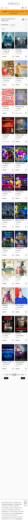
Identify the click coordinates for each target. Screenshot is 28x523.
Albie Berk (19, 108)
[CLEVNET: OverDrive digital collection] (14, 3)
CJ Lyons (18, 278)
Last (23, 378)
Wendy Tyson (19, 51)
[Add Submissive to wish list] (26, 340)
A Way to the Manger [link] (20, 135)
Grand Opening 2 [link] (6, 333)
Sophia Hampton (20, 335)
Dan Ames (19, 250)
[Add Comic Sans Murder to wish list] (13, 85)
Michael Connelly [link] (20, 106)
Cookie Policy (18, 519)
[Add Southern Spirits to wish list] (26, 198)
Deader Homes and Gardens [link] (7, 248)
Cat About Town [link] (19, 78)
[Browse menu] (25, 8)
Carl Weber (6, 335)
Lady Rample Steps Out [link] (20, 362)
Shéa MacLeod (20, 364)
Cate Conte (19, 80)
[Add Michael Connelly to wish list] (26, 113)
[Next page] (25, 375)
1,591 (6, 375)
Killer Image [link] (18, 50)
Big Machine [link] (5, 106)
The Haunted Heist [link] (20, 163)
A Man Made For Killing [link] (20, 248)
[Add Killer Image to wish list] (26, 57)
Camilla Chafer (20, 307)
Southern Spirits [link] (19, 192)
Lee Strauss (6, 278)
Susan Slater (19, 136)
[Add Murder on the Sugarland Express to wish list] (26, 227)
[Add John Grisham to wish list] (13, 142)
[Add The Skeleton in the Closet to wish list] (13, 170)
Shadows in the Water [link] (7, 362)
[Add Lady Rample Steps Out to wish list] (26, 369)
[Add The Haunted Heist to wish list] (26, 170)
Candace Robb (7, 51)
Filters (3, 29)
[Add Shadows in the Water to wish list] (13, 369)
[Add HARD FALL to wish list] (13, 312)
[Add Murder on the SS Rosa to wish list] (13, 284)
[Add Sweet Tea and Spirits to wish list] (13, 198)
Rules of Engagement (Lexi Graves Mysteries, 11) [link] (20, 305)
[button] (23, 20)
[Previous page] (4, 375)
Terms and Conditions (7, 504)
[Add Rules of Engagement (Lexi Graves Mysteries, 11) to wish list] (26, 312)
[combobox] (11, 8)
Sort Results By (4, 24)
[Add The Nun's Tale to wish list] (13, 57)
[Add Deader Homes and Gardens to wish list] (13, 255)
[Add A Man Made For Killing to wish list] (26, 255)
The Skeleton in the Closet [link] (7, 163)
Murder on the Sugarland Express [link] (20, 220)
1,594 (18, 375)
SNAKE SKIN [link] (19, 277)
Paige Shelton (6, 80)
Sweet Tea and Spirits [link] (7, 192)
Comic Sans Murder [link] (7, 78)
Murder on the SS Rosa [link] (7, 277)
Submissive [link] (18, 333)
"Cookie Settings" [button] (18, 513)
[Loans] (22, 8)
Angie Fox (6, 165)
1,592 (10, 375)
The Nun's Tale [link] (6, 50)
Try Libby (4, 11)
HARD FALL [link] (5, 305)
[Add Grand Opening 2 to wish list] (13, 340)
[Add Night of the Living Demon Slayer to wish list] (13, 227)
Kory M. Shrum (7, 364)
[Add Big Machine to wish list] (13, 113)
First (6, 378)
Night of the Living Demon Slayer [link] (7, 220)
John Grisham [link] (5, 135)
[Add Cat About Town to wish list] (26, 85)
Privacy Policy (18, 504)
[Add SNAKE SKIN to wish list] (26, 284)
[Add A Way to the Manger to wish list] (26, 142)
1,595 (22, 375)
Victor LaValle (6, 108)
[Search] (2, 8)
